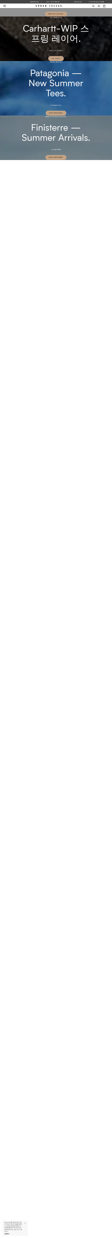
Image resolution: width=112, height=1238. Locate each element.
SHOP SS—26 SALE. (56, 14)
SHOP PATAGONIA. (56, 113)
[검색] (93, 6)
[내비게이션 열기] (4, 6)
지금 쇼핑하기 (56, 58)
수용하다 (6, 1233)
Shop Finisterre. (56, 157)
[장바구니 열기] (104, 6)
